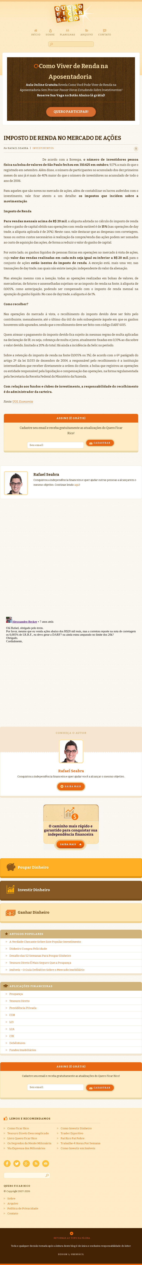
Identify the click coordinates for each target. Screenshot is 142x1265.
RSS (36, 1163)
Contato (12, 1213)
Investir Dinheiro (34, 890)
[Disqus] (71, 550)
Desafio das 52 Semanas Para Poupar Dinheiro (40, 955)
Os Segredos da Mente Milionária (29, 1143)
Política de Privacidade (22, 1208)
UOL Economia (22, 401)
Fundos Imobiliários (22, 1050)
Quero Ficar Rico (71, 15)
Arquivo (12, 1203)
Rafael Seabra (71, 771)
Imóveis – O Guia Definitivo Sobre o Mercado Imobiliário (46, 969)
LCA (11, 1029)
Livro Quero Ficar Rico (22, 1138)
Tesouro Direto (19, 1001)
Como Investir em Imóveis (78, 1148)
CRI (11, 1036)
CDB (12, 1015)
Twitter (16, 1163)
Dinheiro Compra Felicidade (28, 948)
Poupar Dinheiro (33, 867)
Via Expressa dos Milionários (26, 1148)
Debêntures (17, 1043)
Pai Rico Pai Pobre (72, 1138)
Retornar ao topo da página (72, 1238)
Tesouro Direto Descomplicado (28, 1133)
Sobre (11, 1198)
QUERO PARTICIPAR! (71, 112)
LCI (11, 1022)
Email (45, 1163)
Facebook (7, 1163)
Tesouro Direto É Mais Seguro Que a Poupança (40, 962)
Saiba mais (73, 786)
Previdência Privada (22, 1008)
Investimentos (43, 148)
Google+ (26, 1163)
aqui (76, 484)
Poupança (16, 994)
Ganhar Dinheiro (33, 912)
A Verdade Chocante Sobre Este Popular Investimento (45, 941)
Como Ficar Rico (18, 1128)
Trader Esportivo (72, 1133)
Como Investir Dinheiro (76, 1128)
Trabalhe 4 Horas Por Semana (80, 1143)
